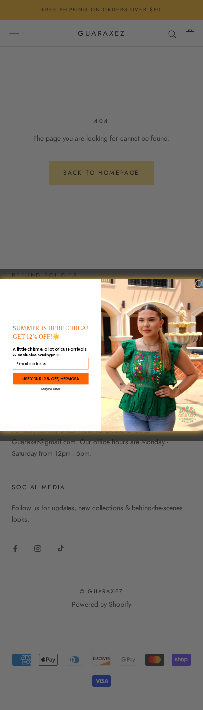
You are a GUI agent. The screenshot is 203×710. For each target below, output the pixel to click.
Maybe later (51, 389)
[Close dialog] (199, 284)
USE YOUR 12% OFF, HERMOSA (50, 379)
